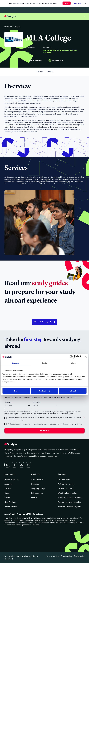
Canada (7, 488)
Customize (43, 391)
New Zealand (10, 502)
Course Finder (37, 479)
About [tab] (73, 363)
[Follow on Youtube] (21, 464)
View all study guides (43, 322)
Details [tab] (44, 363)
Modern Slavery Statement (70, 497)
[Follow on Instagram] (28, 464)
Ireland (7, 497)
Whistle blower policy (67, 493)
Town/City (37, 402)
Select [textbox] (35, 405)
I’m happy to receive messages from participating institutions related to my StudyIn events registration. (45, 424)
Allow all (73, 391)
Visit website (57, 60)
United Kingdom (11, 479)
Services (35, 484)
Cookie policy (79, 556)
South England (35, 60)
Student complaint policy (69, 502)
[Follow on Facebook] (14, 464)
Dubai (7, 493)
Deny (16, 391)
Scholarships (37, 493)
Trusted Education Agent (69, 506)
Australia (8, 484)
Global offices (64, 479)
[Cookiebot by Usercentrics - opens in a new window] (71, 357)
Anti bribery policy (66, 484)
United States (10, 506)
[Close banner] (86, 357)
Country (9, 402)
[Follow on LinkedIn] (7, 464)
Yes (66, 3)
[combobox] (17, 405)
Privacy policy (66, 556)
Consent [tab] (15, 363)
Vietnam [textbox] (8, 405)
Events (34, 497)
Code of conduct (65, 488)
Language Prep (38, 488)
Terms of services (52, 556)
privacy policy (39, 414)
